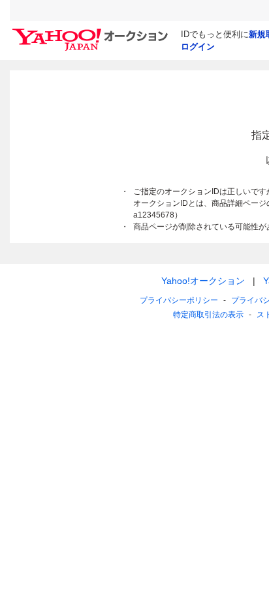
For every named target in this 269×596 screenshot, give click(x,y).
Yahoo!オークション (203, 281)
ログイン (198, 46)
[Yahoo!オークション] (92, 32)
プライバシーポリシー (179, 300)
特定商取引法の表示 (208, 314)
